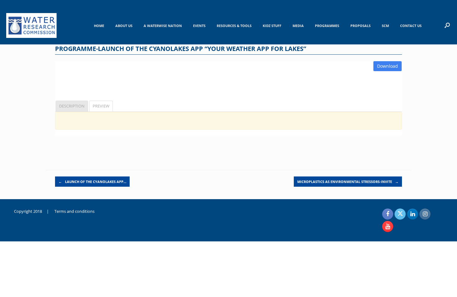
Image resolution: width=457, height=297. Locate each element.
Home (99, 25)
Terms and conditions (74, 211)
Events (199, 25)
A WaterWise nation (163, 25)
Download (387, 66)
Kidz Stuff (272, 25)
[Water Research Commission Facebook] (387, 214)
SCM (385, 25)
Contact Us (411, 25)
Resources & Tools (234, 25)
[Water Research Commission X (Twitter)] (400, 214)
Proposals (360, 25)
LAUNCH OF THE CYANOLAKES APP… (92, 181)
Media (298, 25)
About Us (123, 25)
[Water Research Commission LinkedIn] (412, 214)
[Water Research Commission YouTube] (387, 226)
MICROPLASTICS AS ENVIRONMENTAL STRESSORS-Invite (348, 181)
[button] (447, 25)
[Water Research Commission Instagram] (425, 214)
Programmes (327, 25)
